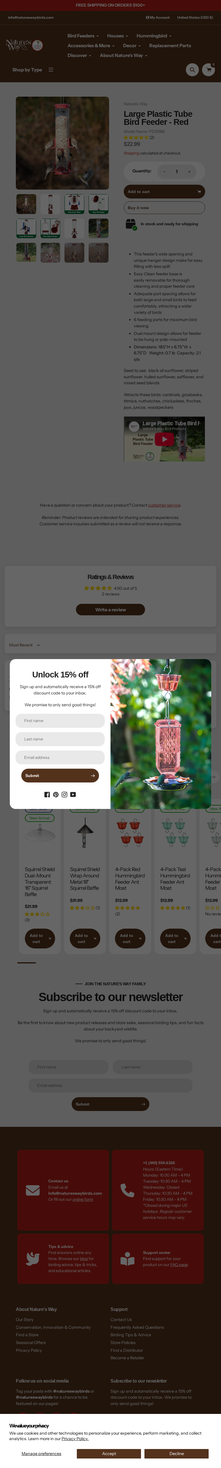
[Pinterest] (56, 794)
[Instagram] (64, 794)
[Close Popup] (203, 665)
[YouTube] (73, 794)
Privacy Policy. (75, 1438)
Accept (109, 1453)
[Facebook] (47, 794)
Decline (176, 1453)
